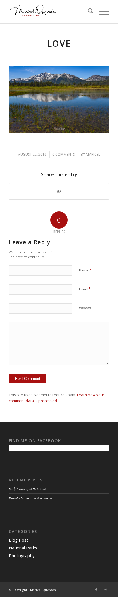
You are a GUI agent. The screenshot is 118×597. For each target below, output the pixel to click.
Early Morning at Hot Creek (27, 489)
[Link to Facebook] (96, 589)
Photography (22, 555)
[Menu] (101, 11)
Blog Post (18, 540)
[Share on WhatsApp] (59, 191)
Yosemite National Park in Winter (30, 498)
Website (85, 308)
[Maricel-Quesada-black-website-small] (49, 11)
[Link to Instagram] (105, 589)
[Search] (87, 11)
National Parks (23, 548)
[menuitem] (87, 11)
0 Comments (63, 154)
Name (85, 270)
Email (85, 288)
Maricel (93, 154)
